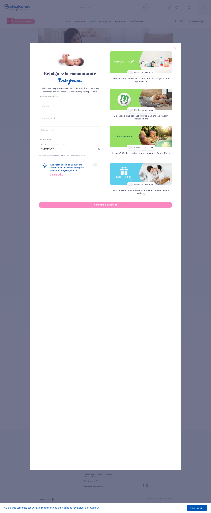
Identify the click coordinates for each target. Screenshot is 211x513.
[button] (69, 169)
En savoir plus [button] (92, 508)
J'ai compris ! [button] (196, 508)
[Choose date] (98, 149)
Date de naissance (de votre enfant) (54, 145)
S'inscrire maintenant (105, 204)
